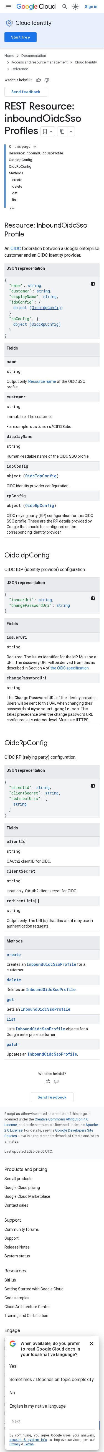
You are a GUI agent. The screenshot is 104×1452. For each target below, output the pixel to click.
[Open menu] (8, 6)
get (10, 999)
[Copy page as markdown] (62, 131)
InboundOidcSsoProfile (51, 964)
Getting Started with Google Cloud (34, 1289)
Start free (20, 37)
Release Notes (17, 1247)
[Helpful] (38, 80)
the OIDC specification (69, 668)
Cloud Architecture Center (27, 1307)
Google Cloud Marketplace (27, 1196)
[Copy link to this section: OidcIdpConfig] (54, 555)
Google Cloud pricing (22, 1187)
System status (17, 1256)
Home (9, 56)
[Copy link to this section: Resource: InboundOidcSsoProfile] (29, 234)
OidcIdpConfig (46, 307)
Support (11, 1238)
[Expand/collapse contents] (35, 146)
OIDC (16, 248)
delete (14, 979)
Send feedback (25, 91)
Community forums (21, 1229)
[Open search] (65, 6)
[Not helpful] (47, 80)
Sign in (91, 6)
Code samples (16, 1298)
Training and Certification (26, 1315)
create (14, 954)
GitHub (10, 1280)
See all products (18, 1178)
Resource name (42, 381)
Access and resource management (40, 62)
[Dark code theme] (92, 283)
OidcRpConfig (45, 324)
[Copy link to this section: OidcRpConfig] (53, 743)
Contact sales (16, 1205)
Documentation (33, 56)
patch (13, 1044)
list (11, 1019)
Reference (20, 69)
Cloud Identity (33, 23)
